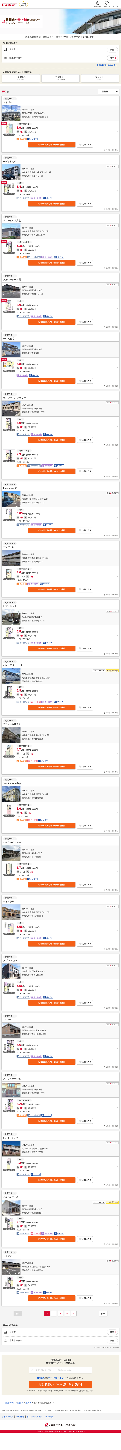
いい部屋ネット (8, 1403)
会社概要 (49, 1417)
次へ (103, 1313)
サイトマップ (7, 1417)
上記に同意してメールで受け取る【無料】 (60, 1384)
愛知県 (20, 1403)
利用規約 (20, 1417)
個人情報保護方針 (34, 1417)
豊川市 (28, 1403)
